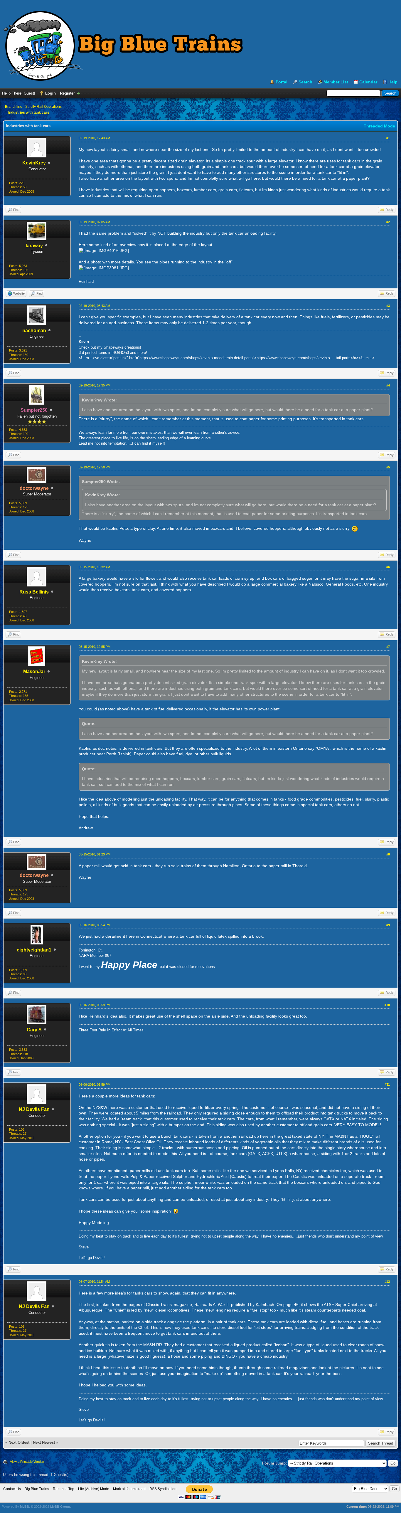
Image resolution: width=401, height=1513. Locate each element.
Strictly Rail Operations (43, 107)
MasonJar (34, 671)
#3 (388, 305)
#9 (388, 925)
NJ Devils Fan (34, 1109)
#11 (387, 1084)
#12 (387, 1281)
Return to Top (63, 1489)
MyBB (24, 1506)
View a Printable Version (27, 1461)
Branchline (13, 107)
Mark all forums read (129, 1489)
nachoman (34, 330)
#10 (387, 1005)
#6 (388, 567)
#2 (388, 222)
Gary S (34, 1029)
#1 (388, 138)
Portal (281, 82)
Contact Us (12, 1489)
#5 (388, 467)
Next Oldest (19, 1442)
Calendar (368, 82)
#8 (388, 854)
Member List (336, 82)
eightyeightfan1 (34, 949)
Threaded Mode (379, 126)
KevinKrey (34, 162)
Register (67, 93)
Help (392, 82)
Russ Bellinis (34, 591)
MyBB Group (60, 1506)
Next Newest (44, 1442)
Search (305, 82)
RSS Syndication (162, 1489)
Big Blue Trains (37, 1489)
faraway (34, 245)
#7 (388, 646)
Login (50, 93)
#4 (388, 385)
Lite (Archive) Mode (93, 1489)
